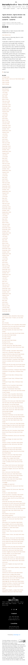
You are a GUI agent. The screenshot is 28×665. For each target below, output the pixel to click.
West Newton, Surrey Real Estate (10, 579)
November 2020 (6, 208)
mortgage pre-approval (8, 484)
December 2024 (6, 125)
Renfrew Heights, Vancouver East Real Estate (14, 517)
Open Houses (5, 82)
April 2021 (4, 200)
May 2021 (4, 198)
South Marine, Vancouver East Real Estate (13, 538)
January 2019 (5, 246)
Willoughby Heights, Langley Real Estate (12, 590)
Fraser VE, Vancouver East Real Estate (12, 418)
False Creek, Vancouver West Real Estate (12, 409)
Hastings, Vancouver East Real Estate (11, 447)
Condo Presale (6, 392)
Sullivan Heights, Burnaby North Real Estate (13, 551)
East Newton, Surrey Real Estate (10, 404)
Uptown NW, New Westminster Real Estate (13, 560)
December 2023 (6, 146)
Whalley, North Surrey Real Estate (11, 584)
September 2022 (6, 170)
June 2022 (5, 175)
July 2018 (4, 257)
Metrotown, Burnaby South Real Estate (12, 475)
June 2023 (5, 156)
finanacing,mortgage (7, 411)
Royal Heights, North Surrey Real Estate (12, 524)
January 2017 (5, 286)
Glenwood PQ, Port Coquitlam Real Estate (13, 430)
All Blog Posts (5, 77)
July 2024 (4, 134)
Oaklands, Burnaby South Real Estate (12, 496)
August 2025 (5, 111)
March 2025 (5, 120)
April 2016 (4, 302)
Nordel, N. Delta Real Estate (9, 492)
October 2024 (5, 129)
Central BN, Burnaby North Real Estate (12, 357)
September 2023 (6, 151)
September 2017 (6, 274)
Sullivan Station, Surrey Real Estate (11, 553)
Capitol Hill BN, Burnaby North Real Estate (13, 354)
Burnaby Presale (6, 336)
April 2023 (5, 160)
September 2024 (6, 130)
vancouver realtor (7, 571)
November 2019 (6, 229)
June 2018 (5, 259)
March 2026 (5, 99)
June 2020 (5, 217)
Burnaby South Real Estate (9, 340)
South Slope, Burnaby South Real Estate (12, 541)
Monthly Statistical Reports (9, 480)
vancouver (5, 562)
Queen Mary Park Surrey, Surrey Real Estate (13, 508)
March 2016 (5, 304)
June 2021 (5, 196)
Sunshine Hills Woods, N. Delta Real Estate (13, 557)
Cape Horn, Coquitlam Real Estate (11, 352)
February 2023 (6, 163)
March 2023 (5, 161)
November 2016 (6, 290)
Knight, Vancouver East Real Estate (11, 456)
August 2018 (5, 255)
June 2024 (5, 135)
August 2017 (5, 276)
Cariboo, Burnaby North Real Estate (11, 355)
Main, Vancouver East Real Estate (11, 472)
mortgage (4, 482)
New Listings (5, 80)
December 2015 (6, 309)
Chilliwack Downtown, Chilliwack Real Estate (14, 369)
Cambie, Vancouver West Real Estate (11, 345)
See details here (6, 35)
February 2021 (6, 203)
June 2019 (5, 238)
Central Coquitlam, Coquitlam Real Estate (13, 359)
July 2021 (4, 194)
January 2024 (5, 144)
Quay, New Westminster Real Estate (11, 506)
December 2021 (6, 186)
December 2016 (6, 288)
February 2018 (6, 266)
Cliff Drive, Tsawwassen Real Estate (11, 388)
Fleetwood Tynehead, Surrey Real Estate (12, 414)
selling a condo (6, 529)
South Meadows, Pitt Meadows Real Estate (13, 539)
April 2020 (5, 220)
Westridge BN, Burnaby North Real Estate (13, 581)
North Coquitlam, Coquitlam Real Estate (12, 494)
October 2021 (5, 189)
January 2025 (5, 123)
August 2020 (5, 213)
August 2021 (5, 193)
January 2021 (5, 205)
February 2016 (6, 305)
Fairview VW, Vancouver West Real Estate (12, 408)
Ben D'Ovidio (5, 323)
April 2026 (5, 97)
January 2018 (5, 267)
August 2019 (5, 234)
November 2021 (6, 187)
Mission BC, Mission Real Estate (10, 477)
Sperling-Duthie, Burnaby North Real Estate (13, 546)
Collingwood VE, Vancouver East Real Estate (13, 390)
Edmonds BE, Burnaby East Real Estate (12, 406)
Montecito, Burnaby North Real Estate (12, 479)
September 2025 (6, 109)
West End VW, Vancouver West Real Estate (13, 577)
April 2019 (4, 241)
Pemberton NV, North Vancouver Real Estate (13, 503)
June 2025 (5, 115)
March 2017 (5, 283)
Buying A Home (6, 342)
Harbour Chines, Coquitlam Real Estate (12, 442)
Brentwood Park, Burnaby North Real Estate (13, 326)
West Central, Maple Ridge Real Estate (12, 576)
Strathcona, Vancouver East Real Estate (12, 550)
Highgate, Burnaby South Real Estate (11, 449)
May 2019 (4, 240)
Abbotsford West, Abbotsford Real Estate (12, 316)
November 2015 (6, 311)
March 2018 (5, 264)
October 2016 (5, 292)
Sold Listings (5, 84)
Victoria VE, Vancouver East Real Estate (12, 572)
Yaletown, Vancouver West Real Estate (12, 591)
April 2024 (5, 139)
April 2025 (5, 118)
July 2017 (4, 278)
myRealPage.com (16, 634)
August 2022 (5, 172)
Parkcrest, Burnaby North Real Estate (12, 501)
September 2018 (6, 253)
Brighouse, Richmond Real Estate (11, 328)
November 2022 (6, 167)
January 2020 (5, 226)
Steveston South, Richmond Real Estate (12, 548)
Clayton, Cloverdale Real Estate (10, 387)
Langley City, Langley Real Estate (10, 458)
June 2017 (5, 279)
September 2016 (6, 293)
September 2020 (6, 212)
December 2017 (6, 269)
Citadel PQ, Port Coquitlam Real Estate (12, 385)
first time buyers (6, 413)
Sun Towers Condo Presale (9, 555)
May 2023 (4, 158)
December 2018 (6, 248)
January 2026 (5, 102)
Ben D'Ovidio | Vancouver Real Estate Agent (13, 78)
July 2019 (4, 236)
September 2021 (6, 191)
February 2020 (6, 224)
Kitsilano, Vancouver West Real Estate (12, 454)
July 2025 (4, 113)
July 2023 (4, 155)
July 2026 (4, 92)
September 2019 (6, 233)
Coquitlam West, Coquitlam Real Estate (12, 395)
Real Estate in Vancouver (8, 513)
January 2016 (5, 307)
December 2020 (6, 207)
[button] (11, 609)
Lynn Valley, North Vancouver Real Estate (13, 465)
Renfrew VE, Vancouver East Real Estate (12, 519)
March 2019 (5, 243)
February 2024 (6, 142)
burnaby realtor (6, 338)
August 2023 (5, 153)
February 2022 (6, 182)
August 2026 (5, 90)
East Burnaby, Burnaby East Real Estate (12, 402)
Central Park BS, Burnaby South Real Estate (13, 364)
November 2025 (6, 106)
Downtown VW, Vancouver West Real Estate (13, 401)
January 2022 (5, 184)
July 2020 (4, 215)
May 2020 (4, 219)
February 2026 (6, 101)
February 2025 (6, 122)
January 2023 (5, 165)
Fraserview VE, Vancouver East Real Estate (13, 423)
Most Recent (5, 89)
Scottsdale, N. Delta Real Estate (10, 527)
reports (4, 520)
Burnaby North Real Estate (9, 335)
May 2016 (4, 300)
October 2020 (5, 210)
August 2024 (5, 132)
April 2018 (4, 262)
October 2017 (5, 272)
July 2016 (4, 297)
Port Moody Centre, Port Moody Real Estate (13, 505)
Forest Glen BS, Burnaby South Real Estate (13, 416)
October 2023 (5, 149)
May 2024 (4, 137)
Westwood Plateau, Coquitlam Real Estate (13, 583)
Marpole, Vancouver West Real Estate (12, 473)
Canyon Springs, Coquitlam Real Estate (12, 350)
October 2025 (5, 108)
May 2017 (4, 281)
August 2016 (5, 295)
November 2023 (6, 148)
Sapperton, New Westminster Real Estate (13, 525)
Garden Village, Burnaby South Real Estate (13, 425)
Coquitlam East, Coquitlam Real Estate (12, 394)
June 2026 (5, 94)
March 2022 (5, 181)
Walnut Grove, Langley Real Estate (11, 574)
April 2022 (5, 179)
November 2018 (6, 250)
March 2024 (5, 141)
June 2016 (5, 298)
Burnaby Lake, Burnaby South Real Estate (13, 333)
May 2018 (4, 260)
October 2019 (5, 231)
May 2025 (4, 116)
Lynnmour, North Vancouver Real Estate (12, 466)
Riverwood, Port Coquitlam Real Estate (12, 522)
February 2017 (6, 285)
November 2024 (6, 127)
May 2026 (4, 96)
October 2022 (5, 168)
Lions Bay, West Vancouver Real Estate (12, 460)
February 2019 (6, 245)
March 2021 (5, 201)
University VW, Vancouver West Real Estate (13, 558)
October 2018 (5, 252)
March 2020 (5, 222)
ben (3, 321)
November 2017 (6, 271)
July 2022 (4, 174)
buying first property (7, 343)
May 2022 (4, 177)
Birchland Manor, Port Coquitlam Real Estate (14, 324)
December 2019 (6, 227)
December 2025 (6, 104)
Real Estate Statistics (7, 515)
